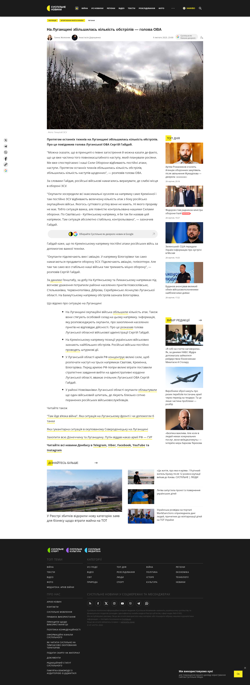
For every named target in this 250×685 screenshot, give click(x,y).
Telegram (99, 445)
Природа (92, 582)
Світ (89, 577)
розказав (126, 327)
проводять (73, 350)
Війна (85, 8)
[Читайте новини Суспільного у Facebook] (98, 603)
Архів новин (54, 601)
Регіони (111, 8)
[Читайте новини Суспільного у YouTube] (122, 603)
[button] (5, 140)
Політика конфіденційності (64, 629)
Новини (180, 582)
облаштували (147, 390)
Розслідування (147, 8)
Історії (150, 577)
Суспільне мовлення (59, 612)
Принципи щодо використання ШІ (57, 623)
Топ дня (121, 567)
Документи (54, 657)
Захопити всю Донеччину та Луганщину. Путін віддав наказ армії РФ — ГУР (99, 437)
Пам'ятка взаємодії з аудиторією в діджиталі (61, 672)
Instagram (54, 450)
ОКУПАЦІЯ (52, 20)
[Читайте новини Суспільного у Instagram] (114, 603)
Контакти (53, 606)
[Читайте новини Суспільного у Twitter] (106, 603)
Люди (120, 577)
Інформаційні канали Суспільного (60, 636)
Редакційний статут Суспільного (59, 664)
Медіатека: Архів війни (60, 587)
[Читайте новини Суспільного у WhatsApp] (147, 603)
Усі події (92, 567)
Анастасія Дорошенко (90, 37)
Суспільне (126, 619)
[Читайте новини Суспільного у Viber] (130, 603)
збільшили (120, 312)
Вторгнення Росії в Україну (72, 20)
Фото (161, 8)
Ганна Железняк (62, 37)
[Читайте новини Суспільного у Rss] (90, 603)
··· (173, 8)
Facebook (124, 445)
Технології (182, 577)
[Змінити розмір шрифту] (201, 37)
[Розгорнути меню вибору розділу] (77, 8)
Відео (121, 8)
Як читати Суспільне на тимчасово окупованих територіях (62, 645)
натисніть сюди (127, 622)
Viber (112, 445)
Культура (151, 582)
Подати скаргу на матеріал (63, 652)
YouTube (139, 445)
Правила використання (61, 616)
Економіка (182, 572)
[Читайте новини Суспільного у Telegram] (138, 603)
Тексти (131, 8)
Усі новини (97, 8)
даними (56, 280)
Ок (238, 674)
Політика (152, 572)
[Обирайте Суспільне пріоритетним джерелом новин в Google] (5, 170)
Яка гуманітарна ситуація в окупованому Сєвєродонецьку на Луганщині (97, 429)
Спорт (120, 582)
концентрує (116, 357)
